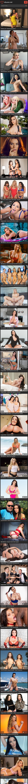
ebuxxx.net (8, 2)
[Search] (26, 5)
